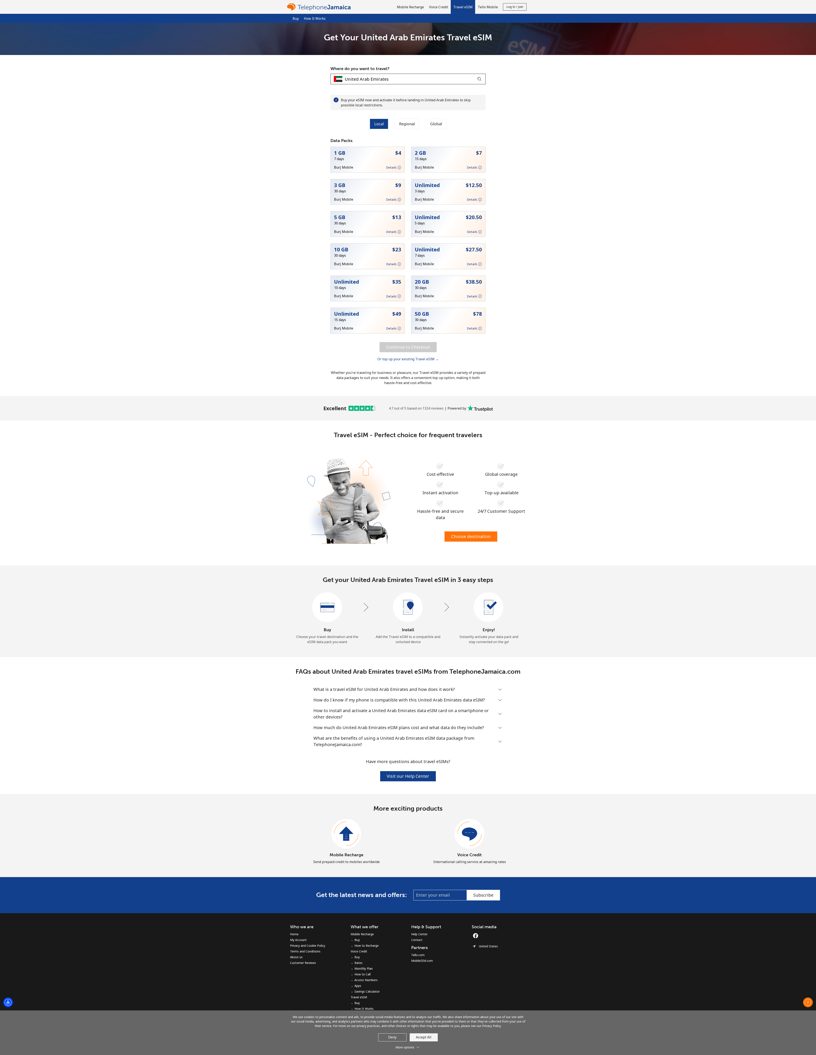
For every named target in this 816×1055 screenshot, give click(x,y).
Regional (407, 123)
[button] (463, 7)
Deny (392, 1037)
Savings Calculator (367, 991)
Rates (358, 963)
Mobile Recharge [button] (410, 7)
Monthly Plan (363, 968)
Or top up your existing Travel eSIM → (408, 359)
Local (379, 123)
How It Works (315, 18)
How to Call (362, 974)
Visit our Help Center (408, 776)
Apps (357, 986)
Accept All (423, 1037)
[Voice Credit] (470, 834)
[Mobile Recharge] (346, 834)
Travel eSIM (359, 997)
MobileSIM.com (422, 961)
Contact (416, 940)
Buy (357, 940)
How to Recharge (366, 946)
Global (436, 123)
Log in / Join (514, 7)
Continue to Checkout (408, 347)
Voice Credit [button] (438, 7)
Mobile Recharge (346, 854)
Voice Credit (469, 854)
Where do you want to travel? (360, 68)
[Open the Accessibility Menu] (8, 1002)
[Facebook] (477, 935)
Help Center (419, 934)
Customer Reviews (303, 963)
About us (296, 957)
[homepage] (320, 7)
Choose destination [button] (471, 536)
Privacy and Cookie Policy (307, 946)
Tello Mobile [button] (488, 7)
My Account (298, 940)
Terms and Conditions (305, 951)
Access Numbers (366, 980)
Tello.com (418, 955)
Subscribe (483, 895)
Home (294, 934)
